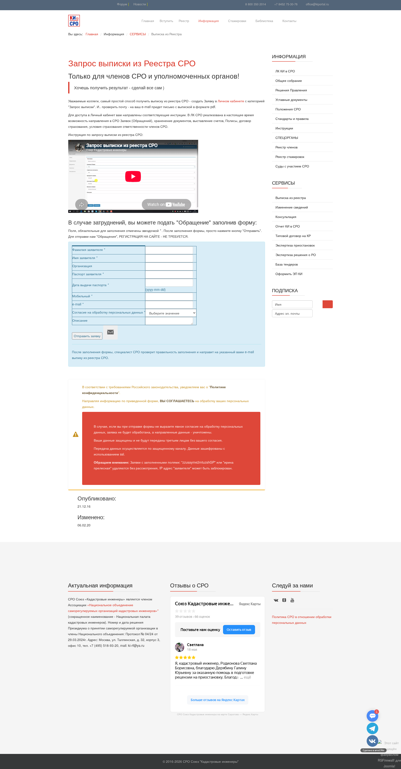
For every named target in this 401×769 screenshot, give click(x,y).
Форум (121, 4)
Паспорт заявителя (87, 274)
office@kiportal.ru (317, 4)
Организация (82, 265)
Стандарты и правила (292, 118)
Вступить (166, 20)
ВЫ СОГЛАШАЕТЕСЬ (177, 400)
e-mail (77, 304)
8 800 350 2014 (255, 4)
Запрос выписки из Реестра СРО (132, 63)
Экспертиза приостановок (295, 245)
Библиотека (264, 20)
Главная (148, 20)
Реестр (184, 20)
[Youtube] (71, 4)
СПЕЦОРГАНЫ (286, 137)
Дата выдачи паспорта (90, 284)
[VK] (77, 4)
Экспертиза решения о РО (295, 254)
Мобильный (82, 296)
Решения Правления (291, 90)
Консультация (285, 216)
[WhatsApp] (82, 4)
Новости (139, 4)
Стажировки (237, 20)
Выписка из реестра (290, 197)
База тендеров (286, 264)
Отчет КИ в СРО (287, 226)
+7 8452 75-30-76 (286, 4)
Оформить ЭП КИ (288, 273)
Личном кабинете (231, 101)
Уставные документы (291, 99)
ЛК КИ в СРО (285, 71)
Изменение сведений (291, 207)
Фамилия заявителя (88, 249)
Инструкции (284, 128)
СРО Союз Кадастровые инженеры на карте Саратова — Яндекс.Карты (217, 714)
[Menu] (306, 20)
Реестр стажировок (289, 156)
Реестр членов (286, 147)
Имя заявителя (84, 257)
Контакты (289, 20)
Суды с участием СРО (292, 166)
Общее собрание (288, 80)
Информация (208, 20)
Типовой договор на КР (293, 235)
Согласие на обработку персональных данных (108, 312)
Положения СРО (288, 109)
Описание (79, 320)
